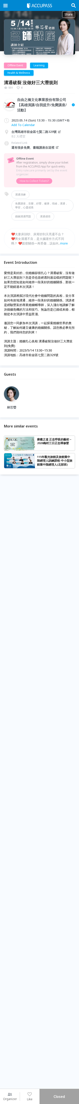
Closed (59, 1096)
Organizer (10, 1099)
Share (69, 14)
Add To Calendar (23, 125)
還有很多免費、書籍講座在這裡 (32, 147)
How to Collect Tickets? (34, 181)
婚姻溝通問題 (23, 216)
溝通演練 (20, 194)
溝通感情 (45, 216)
